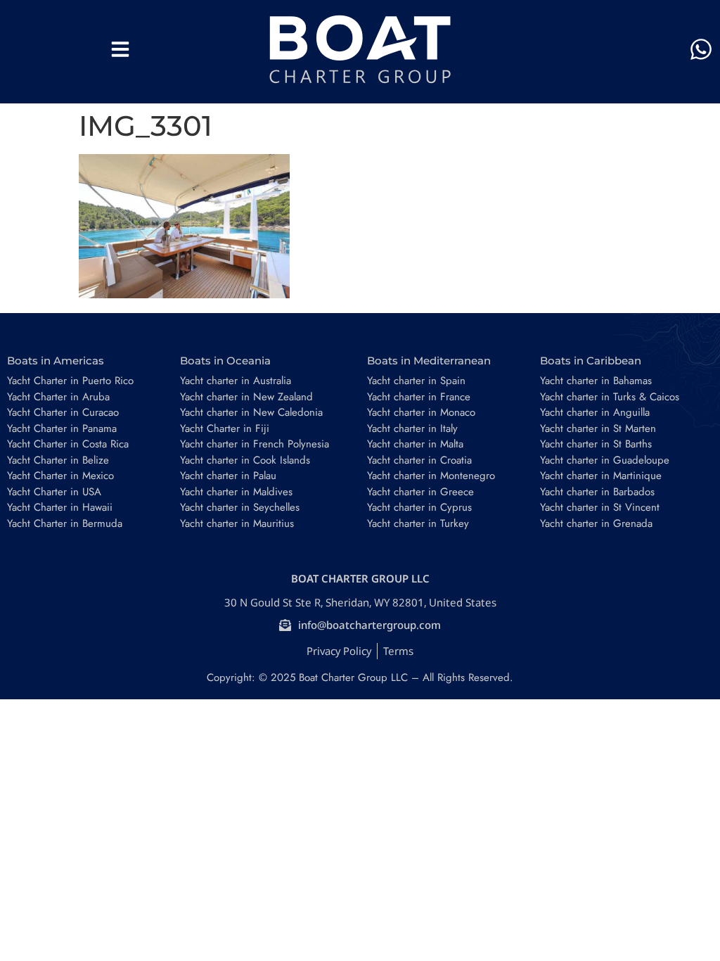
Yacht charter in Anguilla (595, 412)
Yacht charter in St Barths (596, 444)
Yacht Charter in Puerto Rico (70, 380)
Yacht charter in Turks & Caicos (609, 397)
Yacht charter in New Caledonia (251, 412)
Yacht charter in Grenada (596, 523)
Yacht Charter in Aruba (58, 397)
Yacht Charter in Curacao (63, 412)
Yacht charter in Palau (228, 475)
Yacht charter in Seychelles (240, 507)
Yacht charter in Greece (420, 491)
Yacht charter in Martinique (601, 475)
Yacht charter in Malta (415, 444)
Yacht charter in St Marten (598, 428)
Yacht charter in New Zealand (246, 397)
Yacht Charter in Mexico (60, 475)
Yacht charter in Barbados (597, 491)
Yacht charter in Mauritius (237, 523)
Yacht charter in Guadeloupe (604, 460)
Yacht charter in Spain (416, 380)
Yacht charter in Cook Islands (245, 460)
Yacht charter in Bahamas (596, 380)
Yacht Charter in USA (54, 491)
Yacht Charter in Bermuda (64, 523)
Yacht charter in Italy (412, 428)
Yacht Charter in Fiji (224, 428)
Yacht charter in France (418, 397)
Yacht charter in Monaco (421, 412)
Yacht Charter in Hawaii (59, 507)
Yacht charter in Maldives (236, 491)
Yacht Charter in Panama (62, 428)
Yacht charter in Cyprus (419, 507)
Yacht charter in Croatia (419, 460)
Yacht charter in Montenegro (431, 475)
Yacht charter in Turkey (418, 523)
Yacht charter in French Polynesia (254, 444)
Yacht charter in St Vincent (600, 507)
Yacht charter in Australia (235, 380)
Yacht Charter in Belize (58, 460)
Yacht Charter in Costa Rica (68, 444)
